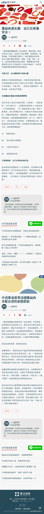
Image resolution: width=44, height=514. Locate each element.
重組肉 (7, 187)
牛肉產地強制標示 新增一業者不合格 (17, 472)
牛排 (17, 411)
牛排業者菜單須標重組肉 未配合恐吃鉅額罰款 (20, 231)
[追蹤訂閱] (25, 46)
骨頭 (17, 187)
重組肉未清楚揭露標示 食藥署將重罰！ (18, 455)
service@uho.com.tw (26, 501)
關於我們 (18, 509)
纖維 (26, 187)
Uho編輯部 (12, 37)
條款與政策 (26, 509)
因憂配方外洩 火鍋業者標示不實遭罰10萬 (19, 466)
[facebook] (20, 506)
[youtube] (24, 506)
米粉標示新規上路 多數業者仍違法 (16, 460)
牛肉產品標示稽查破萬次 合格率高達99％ (19, 478)
